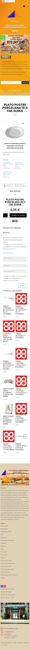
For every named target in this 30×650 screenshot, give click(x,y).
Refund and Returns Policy (9, 575)
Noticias (3, 557)
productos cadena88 (11, 143)
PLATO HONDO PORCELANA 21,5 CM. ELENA (8, 164)
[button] (23, 123)
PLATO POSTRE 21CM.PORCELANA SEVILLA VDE (7, 173)
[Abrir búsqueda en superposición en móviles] (15, 82)
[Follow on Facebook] (13, 221)
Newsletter (4, 555)
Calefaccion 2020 (6, 532)
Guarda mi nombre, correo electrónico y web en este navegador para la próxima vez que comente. (15, 278)
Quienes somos (5, 572)
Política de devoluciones (8, 563)
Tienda (3, 578)
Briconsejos (4, 529)
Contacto (3, 543)
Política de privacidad (7, 569)
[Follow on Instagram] (16, 221)
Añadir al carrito (18, 215)
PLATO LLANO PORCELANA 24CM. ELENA (19, 164)
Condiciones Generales (7, 540)
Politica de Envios (6, 566)
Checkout (3, 537)
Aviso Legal (4, 526)
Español (7, 1)
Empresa (3, 546)
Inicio (2, 549)
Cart (2, 534)
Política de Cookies (6, 560)
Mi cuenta (4, 552)
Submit (22, 286)
